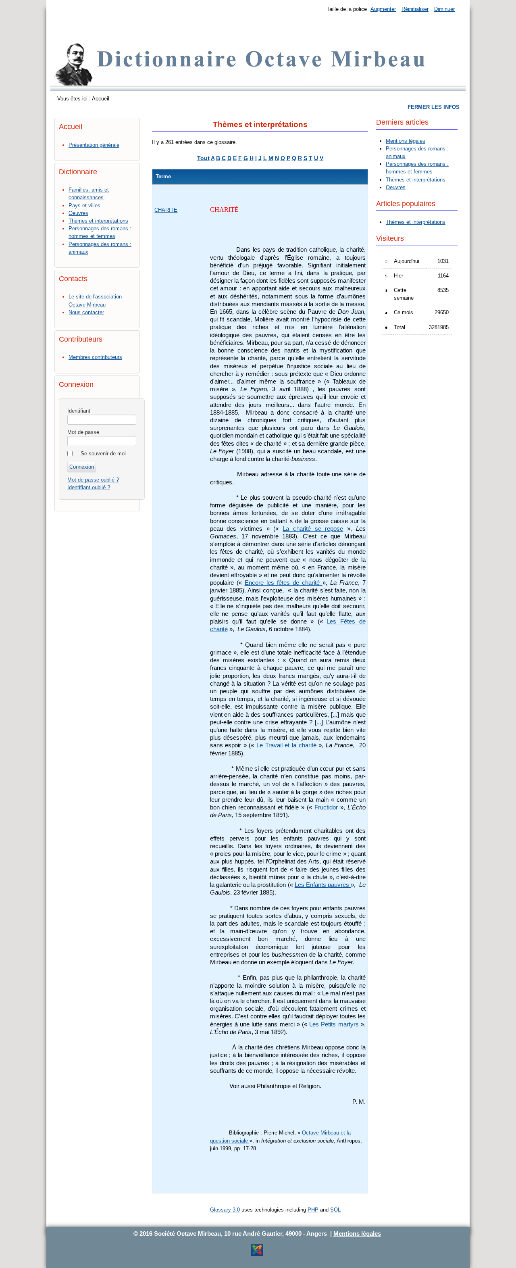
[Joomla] (257, 1254)
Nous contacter (86, 312)
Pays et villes (84, 205)
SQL (335, 1210)
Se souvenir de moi (103, 453)
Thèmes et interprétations (98, 221)
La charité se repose (313, 529)
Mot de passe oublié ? (93, 480)
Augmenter (383, 9)
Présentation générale (94, 145)
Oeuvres (78, 213)
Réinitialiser (415, 9)
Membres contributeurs (95, 357)
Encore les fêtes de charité (283, 583)
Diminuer (444, 9)
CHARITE (165, 210)
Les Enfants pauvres (323, 885)
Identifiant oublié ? (88, 487)
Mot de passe (83, 432)
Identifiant (78, 411)
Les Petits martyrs (333, 1024)
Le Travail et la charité (287, 745)
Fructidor (326, 807)
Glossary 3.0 (225, 1210)
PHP (313, 1210)
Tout (203, 158)
